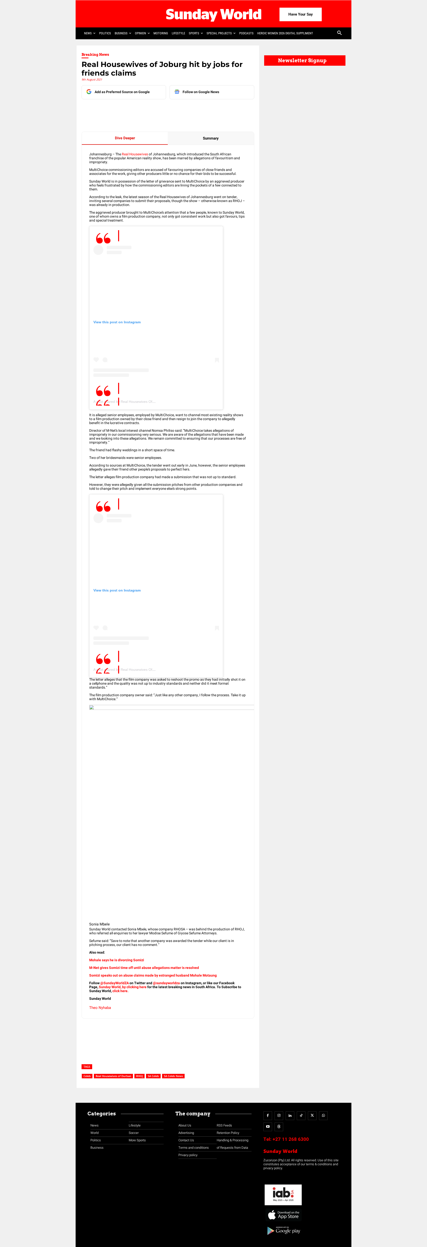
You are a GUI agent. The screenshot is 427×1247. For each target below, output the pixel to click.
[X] (139, 109)
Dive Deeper (125, 138)
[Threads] (279, 1127)
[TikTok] (301, 1115)
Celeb (87, 1076)
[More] (185, 109)
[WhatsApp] (162, 109)
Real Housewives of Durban (113, 1076)
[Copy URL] (173, 109)
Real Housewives (134, 154)
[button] (339, 33)
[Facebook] (116, 109)
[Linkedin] (128, 109)
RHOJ (139, 1076)
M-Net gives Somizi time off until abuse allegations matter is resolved (144, 967)
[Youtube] (267, 1127)
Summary (211, 138)
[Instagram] (279, 1115)
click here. (120, 991)
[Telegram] (150, 109)
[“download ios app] (283, 1221)
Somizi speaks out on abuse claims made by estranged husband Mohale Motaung (153, 975)
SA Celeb (153, 1076)
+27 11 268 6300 (291, 1139)
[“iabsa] (283, 1205)
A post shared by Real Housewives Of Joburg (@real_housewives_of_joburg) (153, 402)
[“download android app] (283, 1236)
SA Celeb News (173, 1076)
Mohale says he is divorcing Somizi (116, 960)
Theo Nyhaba (100, 1007)
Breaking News (95, 54)
